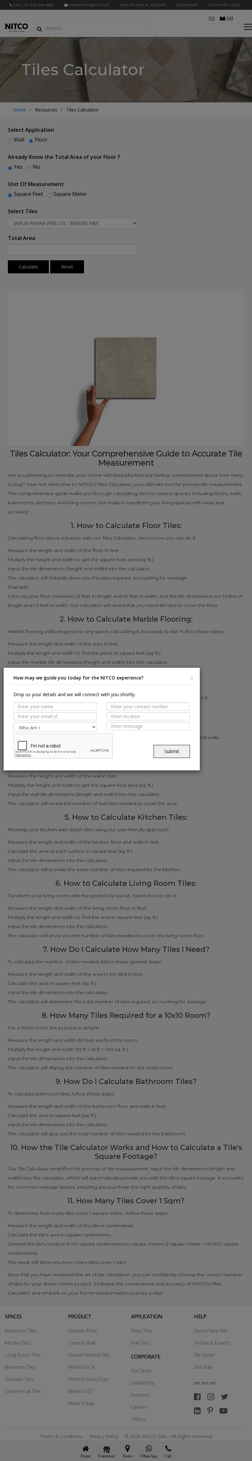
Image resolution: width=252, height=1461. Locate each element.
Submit (171, 751)
